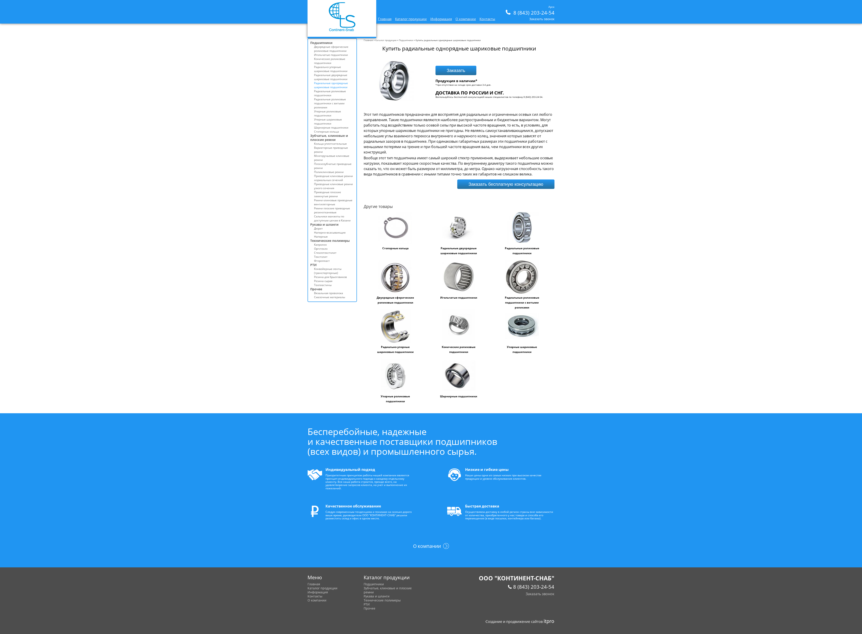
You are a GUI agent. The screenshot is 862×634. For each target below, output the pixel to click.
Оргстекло (321, 249)
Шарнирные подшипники (458, 396)
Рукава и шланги (324, 224)
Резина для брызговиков (330, 277)
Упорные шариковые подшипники (328, 121)
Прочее (316, 289)
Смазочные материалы (329, 297)
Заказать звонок (541, 19)
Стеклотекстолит (325, 253)
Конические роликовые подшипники (329, 61)
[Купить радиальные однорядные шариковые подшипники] (394, 100)
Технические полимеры (330, 240)
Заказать (456, 70)
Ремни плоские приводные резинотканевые (332, 210)
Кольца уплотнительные (330, 144)
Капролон (320, 245)
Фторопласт (322, 261)
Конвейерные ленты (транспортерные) (327, 271)
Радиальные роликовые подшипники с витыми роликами (522, 302)
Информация (441, 19)
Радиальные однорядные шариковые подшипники (331, 85)
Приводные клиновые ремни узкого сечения (333, 186)
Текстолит (321, 257)
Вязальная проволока (328, 293)
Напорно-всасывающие (330, 232)
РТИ (313, 265)
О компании (465, 19)
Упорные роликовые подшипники (327, 113)
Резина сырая (323, 281)
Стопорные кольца (395, 248)
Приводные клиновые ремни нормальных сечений (333, 178)
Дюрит (318, 228)
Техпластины (323, 285)
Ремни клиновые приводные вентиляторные (333, 202)
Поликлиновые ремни (329, 172)
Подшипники (406, 40)
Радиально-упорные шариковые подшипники (330, 69)
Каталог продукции (411, 19)
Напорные (321, 236)
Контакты (487, 19)
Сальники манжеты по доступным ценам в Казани (332, 218)
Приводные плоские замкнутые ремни (327, 194)
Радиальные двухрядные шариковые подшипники (330, 77)
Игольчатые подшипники (458, 298)
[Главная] (342, 30)
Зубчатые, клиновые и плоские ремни (329, 137)
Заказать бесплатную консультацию (505, 184)
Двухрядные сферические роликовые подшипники (331, 49)
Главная (384, 19)
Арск (551, 7)
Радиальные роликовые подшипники (330, 93)
